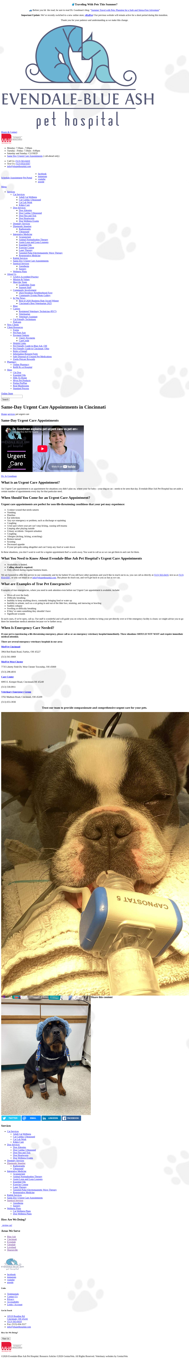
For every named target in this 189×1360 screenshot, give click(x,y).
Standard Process (21, 388)
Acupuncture (25, 237)
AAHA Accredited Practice (26, 277)
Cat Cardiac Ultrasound (30, 199)
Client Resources (15, 327)
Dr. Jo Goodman (9, 476)
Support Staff (25, 287)
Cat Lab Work (25, 202)
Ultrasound (24, 231)
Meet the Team (20, 282)
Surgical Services (21, 263)
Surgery (22, 269)
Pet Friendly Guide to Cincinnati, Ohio (31, 348)
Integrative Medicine (22, 234)
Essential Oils (25, 245)
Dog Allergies (25, 210)
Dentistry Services (21, 223)
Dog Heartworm (26, 218)
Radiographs (25, 229)
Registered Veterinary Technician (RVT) (38, 311)
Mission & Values (21, 279)
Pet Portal (27, 177)
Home (4, 414)
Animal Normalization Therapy (33, 239)
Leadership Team (27, 285)
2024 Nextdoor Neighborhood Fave (35, 292)
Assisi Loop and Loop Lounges (33, 242)
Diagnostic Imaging (22, 226)
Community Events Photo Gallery (34, 295)
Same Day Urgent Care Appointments (25, 156)
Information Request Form (25, 354)
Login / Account (14, 1304)
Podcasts (17, 322)
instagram (42, 176)
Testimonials (13, 1294)
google (41, 181)
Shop (9, 370)
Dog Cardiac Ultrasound (30, 213)
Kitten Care (24, 205)
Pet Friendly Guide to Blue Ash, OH (30, 346)
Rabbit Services (20, 258)
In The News (19, 298)
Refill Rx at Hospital (22, 367)
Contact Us (12, 1296)
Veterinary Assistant (28, 316)
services (11, 414)
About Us (11, 274)
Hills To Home (20, 378)
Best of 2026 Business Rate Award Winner (39, 300)
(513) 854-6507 (23, 163)
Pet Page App (19, 332)
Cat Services (19, 194)
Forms (16, 330)
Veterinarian (24, 314)
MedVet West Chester (12, 662)
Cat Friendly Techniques (24, 319)
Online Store (7, 393)
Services (11, 191)
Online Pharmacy (21, 364)
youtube (41, 179)
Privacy (10, 1299)
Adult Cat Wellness (28, 197)
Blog (15, 306)
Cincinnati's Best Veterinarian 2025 (35, 303)
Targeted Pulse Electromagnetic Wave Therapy (41, 253)
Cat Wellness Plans (22, 1211)
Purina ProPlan (20, 383)
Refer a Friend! (20, 351)
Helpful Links (19, 343)
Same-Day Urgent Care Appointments (31, 261)
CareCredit (24, 340)
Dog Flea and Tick (27, 215)
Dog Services (19, 207)
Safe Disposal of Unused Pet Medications (32, 356)
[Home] (78, 129)
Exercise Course (26, 247)
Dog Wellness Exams (29, 221)
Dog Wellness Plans (22, 1213)
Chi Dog (17, 372)
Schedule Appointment (11, 177)
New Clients (13, 324)
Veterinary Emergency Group (16, 692)
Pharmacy (11, 362)
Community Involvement (24, 290)
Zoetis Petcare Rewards (24, 359)
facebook (42, 173)
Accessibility (13, 1302)
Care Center (7, 677)
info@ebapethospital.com (19, 166)
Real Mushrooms (21, 386)
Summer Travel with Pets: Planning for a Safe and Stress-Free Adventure (125, 10)
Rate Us (5, 1339)
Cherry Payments (27, 338)
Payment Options (21, 335)
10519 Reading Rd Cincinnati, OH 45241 (17, 1317)
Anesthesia (24, 266)
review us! (7, 1225)
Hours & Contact (9, 132)
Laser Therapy (25, 250)
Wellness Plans (20, 271)
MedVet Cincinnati (10, 646)
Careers (16, 308)
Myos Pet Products (22, 380)
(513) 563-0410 (22, 161)
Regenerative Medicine (29, 255)
